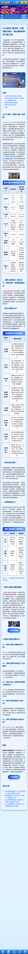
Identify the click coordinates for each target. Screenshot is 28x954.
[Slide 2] (9, 12)
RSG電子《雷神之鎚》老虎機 (13, 96)
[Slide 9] (17, 12)
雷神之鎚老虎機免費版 (11, 102)
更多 (24, 15)
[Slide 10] (18, 12)
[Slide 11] (19, 12)
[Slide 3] (10, 12)
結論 (6, 107)
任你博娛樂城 (14, 777)
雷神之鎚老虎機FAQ (10, 105)
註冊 (24, 2)
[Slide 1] (8, 12)
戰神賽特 (15, 765)
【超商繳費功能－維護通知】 (19, 15)
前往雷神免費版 (14, 630)
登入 (17, 2)
